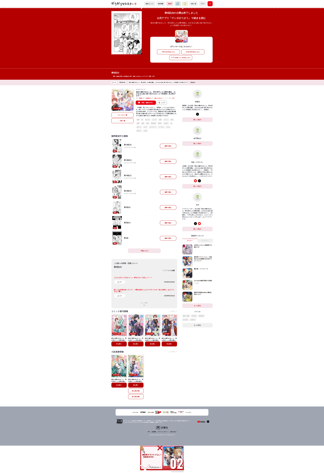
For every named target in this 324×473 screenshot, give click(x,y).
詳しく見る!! (197, 119)
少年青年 (177, 3)
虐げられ (139, 130)
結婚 (143, 123)
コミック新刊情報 (119, 311)
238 (121, 296)
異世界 (170, 3)
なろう (145, 127)
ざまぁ (168, 127)
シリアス (154, 119)
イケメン (166, 119)
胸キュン (139, 127)
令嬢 (172, 119)
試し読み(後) (136, 396)
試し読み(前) (136, 391)
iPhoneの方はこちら (168, 52)
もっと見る (144, 302)
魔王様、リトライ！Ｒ (201, 269)
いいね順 (171, 270)
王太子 (145, 130)
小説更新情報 (117, 352)
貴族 (148, 123)
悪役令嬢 (153, 123)
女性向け (166, 123)
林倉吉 (118, 76)
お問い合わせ (173, 431)
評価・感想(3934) (147, 102)
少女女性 (185, 3)
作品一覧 (193, 3)
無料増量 (160, 3)
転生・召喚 (186, 316)
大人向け (185, 319)
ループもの (161, 127)
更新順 (165, 270)
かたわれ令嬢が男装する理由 (203, 280)
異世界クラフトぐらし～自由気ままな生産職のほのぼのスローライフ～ (203, 258)
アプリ (203, 3)
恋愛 (138, 119)
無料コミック (149, 3)
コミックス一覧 (122, 115)
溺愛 (160, 119)
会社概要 (154, 431)
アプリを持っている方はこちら (180, 57)
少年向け (194, 316)
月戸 (153, 76)
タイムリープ (153, 127)
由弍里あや (126, 76)
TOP (149, 431)
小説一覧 (122, 120)
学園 (138, 123)
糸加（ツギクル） (137, 76)
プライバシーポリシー (163, 431)
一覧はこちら (144, 250)
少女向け (192, 319)
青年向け (201, 316)
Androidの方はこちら (193, 52)
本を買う (119, 344)
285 (121, 282)
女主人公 (147, 119)
